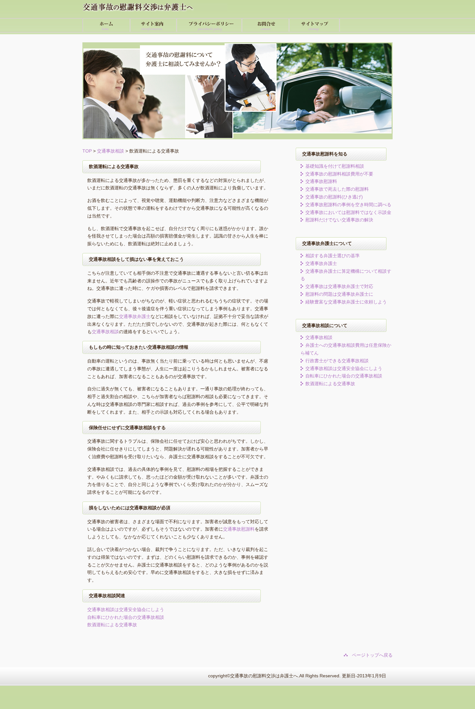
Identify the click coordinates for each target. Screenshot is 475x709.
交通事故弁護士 (135, 316)
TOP (87, 150)
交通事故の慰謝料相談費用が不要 (339, 173)
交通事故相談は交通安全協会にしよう (125, 609)
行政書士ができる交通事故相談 (337, 360)
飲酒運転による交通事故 (112, 624)
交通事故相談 (110, 150)
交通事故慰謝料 (239, 529)
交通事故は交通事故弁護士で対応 (339, 286)
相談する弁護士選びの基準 (332, 255)
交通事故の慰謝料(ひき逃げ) (334, 196)
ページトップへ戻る (372, 655)
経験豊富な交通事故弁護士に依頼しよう (346, 301)
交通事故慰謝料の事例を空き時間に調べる (348, 204)
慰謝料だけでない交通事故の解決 (339, 219)
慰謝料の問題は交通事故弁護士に (339, 294)
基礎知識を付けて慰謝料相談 (334, 166)
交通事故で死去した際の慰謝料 (337, 189)
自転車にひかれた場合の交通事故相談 (125, 617)
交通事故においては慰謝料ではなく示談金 (348, 212)
